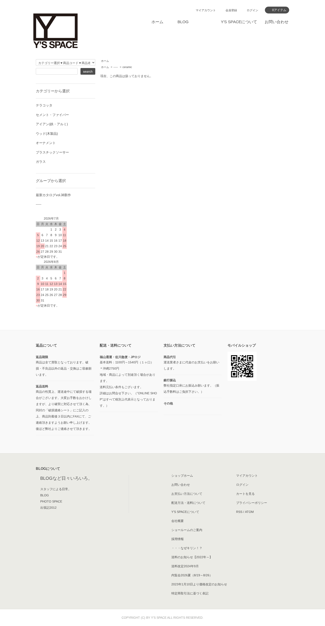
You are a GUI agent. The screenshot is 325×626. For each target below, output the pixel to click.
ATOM (249, 512)
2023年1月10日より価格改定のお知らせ (199, 584)
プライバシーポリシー (251, 503)
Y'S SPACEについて (239, 22)
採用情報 (177, 539)
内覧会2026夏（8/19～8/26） (191, 575)
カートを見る (245, 493)
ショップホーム (182, 475)
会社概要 (177, 521)
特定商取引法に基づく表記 (189, 593)
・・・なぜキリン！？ (186, 548)
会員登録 (231, 10)
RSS (239, 512)
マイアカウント (206, 10)
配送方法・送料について (188, 503)
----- (115, 67)
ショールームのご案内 (186, 530)
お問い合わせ (277, 22)
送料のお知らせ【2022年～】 (191, 557)
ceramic (127, 67)
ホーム (157, 22)
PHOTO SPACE (51, 501)
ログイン (252, 10)
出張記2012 (48, 507)
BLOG (183, 22)
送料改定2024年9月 (185, 566)
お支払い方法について (186, 493)
